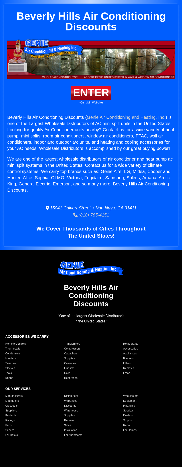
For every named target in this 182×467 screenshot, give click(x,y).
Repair (127, 425)
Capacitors (70, 353)
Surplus (128, 420)
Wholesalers (130, 395)
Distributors (71, 395)
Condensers (12, 353)
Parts (8, 425)
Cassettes (70, 363)
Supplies (69, 358)
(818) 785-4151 (93, 215)
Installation (70, 430)
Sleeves (10, 368)
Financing (129, 405)
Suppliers (11, 410)
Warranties (70, 400)
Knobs (9, 378)
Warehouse (71, 410)
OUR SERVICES (18, 389)
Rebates (69, 420)
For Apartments (73, 435)
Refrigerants (130, 343)
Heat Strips (70, 378)
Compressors (72, 348)
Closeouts (11, 405)
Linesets (69, 368)
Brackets (128, 358)
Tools (8, 373)
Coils (67, 373)
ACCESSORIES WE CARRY (27, 336)
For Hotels (11, 435)
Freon (126, 373)
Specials (128, 410)
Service (9, 430)
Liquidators (12, 400)
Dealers (128, 415)
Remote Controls (15, 343)
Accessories (130, 348)
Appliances (130, 353)
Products (10, 415)
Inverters (10, 358)
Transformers (72, 343)
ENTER (91, 93)
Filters (127, 363)
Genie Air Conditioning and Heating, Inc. (126, 117)
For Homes (129, 430)
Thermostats (12, 348)
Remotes (128, 368)
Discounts (70, 405)
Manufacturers (14, 395)
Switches (10, 363)
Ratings (10, 420)
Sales (67, 425)
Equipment (129, 400)
